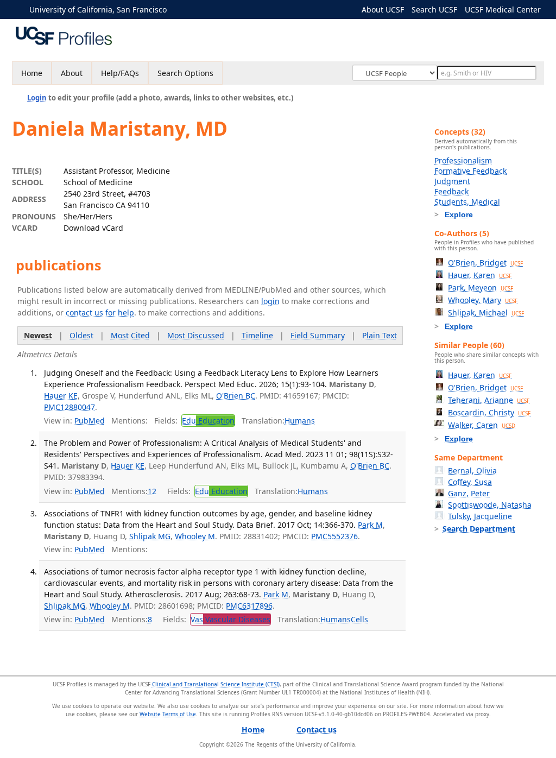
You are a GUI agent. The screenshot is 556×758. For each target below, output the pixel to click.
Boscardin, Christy (489, 412)
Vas (230, 619)
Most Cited (130, 335)
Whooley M (195, 536)
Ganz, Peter (469, 493)
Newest (38, 335)
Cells (359, 619)
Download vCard (93, 228)
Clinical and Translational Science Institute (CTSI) (216, 684)
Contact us (316, 729)
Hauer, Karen (479, 275)
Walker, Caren (481, 425)
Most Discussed (195, 335)
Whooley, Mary (482, 300)
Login (37, 98)
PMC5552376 (334, 536)
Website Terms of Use (168, 714)
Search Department (479, 528)
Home (31, 73)
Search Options (185, 73)
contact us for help (100, 312)
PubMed (89, 420)
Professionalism (463, 160)
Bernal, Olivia (472, 470)
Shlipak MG (149, 536)
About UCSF (383, 9)
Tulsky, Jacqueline (480, 516)
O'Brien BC (235, 395)
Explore (459, 214)
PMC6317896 (249, 606)
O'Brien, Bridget (485, 262)
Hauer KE (61, 395)
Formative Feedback (470, 171)
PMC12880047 (69, 407)
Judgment (452, 181)
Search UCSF (434, 9)
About (72, 73)
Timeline (257, 335)
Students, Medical (467, 202)
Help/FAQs (120, 73)
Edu (208, 420)
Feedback (451, 191)
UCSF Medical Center (503, 9)
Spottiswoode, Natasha (490, 505)
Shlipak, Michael (486, 312)
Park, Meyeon (480, 287)
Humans (300, 420)
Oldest (81, 335)
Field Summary (317, 335)
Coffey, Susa (470, 482)
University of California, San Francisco (98, 9)
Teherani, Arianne (488, 400)
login (270, 301)
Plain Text (379, 335)
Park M (370, 525)
